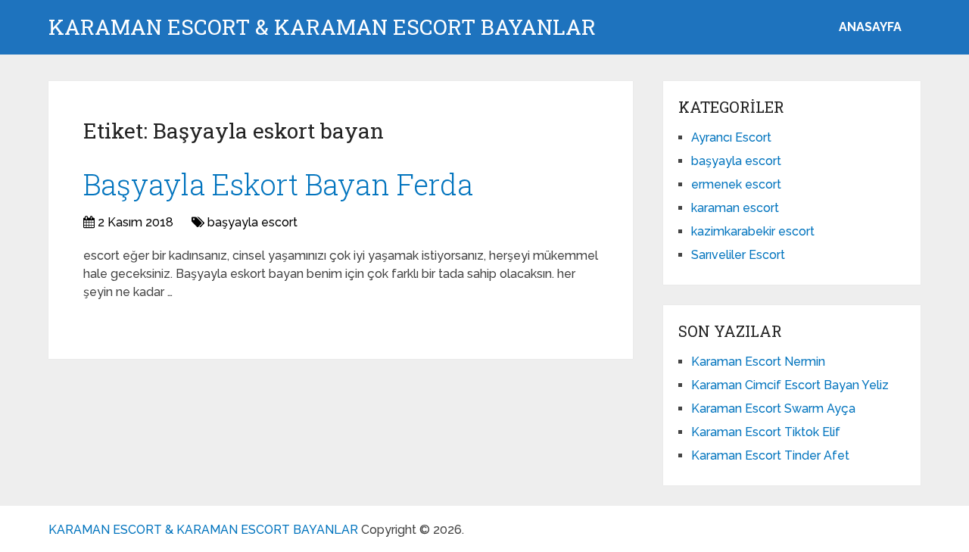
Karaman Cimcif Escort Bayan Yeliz (790, 385)
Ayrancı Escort (731, 137)
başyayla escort (252, 222)
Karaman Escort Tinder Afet (770, 455)
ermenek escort (736, 184)
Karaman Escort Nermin (758, 361)
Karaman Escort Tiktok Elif (765, 432)
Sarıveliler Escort (738, 255)
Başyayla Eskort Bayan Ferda (278, 184)
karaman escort (735, 208)
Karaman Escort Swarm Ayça (773, 408)
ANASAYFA (870, 27)
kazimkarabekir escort (753, 231)
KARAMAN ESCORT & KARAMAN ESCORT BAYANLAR (322, 27)
